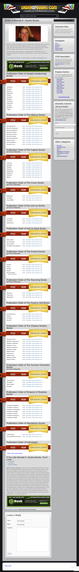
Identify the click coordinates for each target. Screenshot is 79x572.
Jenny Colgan (60, 91)
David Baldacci (60, 79)
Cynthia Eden (11, 461)
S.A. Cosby (59, 83)
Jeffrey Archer (60, 86)
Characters (58, 45)
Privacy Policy (8, 565)
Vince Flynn (59, 89)
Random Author (59, 49)
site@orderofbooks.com (60, 119)
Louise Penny (60, 92)
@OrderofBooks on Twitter (63, 153)
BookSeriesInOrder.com (62, 156)
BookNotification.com (42, 58)
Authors (15, 509)
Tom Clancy (59, 80)
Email (8, 524)
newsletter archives (59, 63)
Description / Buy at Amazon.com (34, 87)
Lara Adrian (11, 463)
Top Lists (59, 148)
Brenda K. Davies (20, 58)
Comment (9, 527)
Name (8, 520)
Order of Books (8, 509)
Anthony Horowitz (60, 82)
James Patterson (60, 85)
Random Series (59, 48)
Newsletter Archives (61, 147)
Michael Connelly (60, 88)
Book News (59, 145)
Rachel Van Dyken (12, 464)
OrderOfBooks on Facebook (63, 151)
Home (56, 43)
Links (58, 150)
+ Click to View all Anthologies (15, 453)
